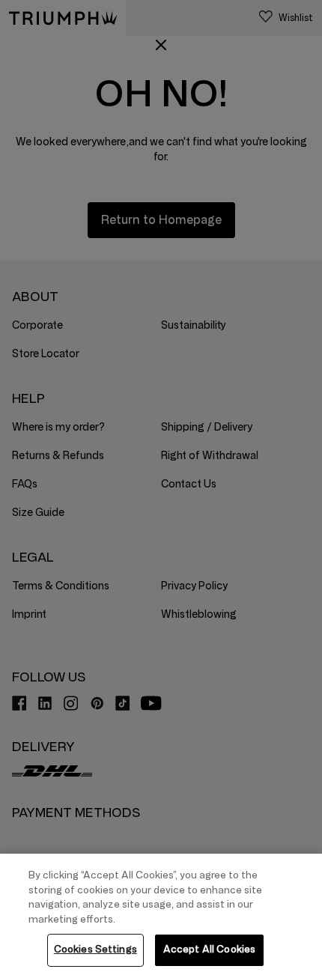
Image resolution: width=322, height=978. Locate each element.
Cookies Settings (95, 949)
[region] (161, 916)
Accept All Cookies (209, 949)
